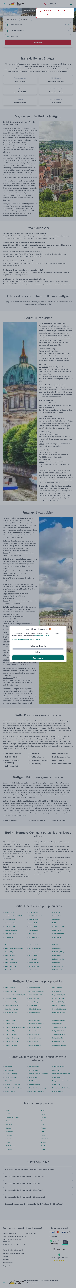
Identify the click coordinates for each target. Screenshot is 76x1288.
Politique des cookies (41, 636)
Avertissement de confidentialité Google (26, 639)
